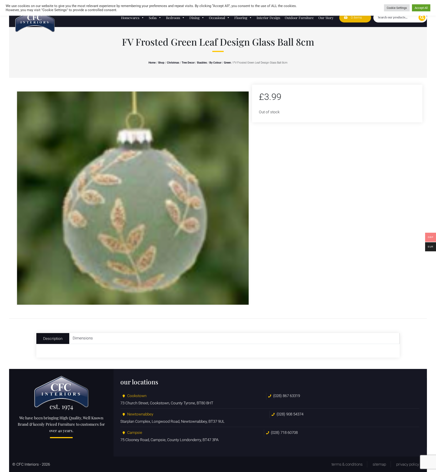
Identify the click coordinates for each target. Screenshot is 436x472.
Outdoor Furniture (299, 17)
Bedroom (173, 17)
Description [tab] (52, 338)
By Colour (215, 62)
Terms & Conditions (347, 464)
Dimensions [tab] (83, 338)
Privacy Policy (407, 464)
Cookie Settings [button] (397, 8)
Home (152, 62)
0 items (356, 17)
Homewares (130, 17)
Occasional (217, 17)
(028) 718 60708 (284, 432)
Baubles (202, 62)
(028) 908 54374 (290, 414)
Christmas (173, 62)
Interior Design (268, 17)
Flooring (240, 17)
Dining (194, 17)
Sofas (153, 17)
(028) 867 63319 (286, 395)
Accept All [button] (421, 8)
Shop (161, 62)
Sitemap (379, 464)
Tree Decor (188, 62)
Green (227, 62)
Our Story (326, 17)
